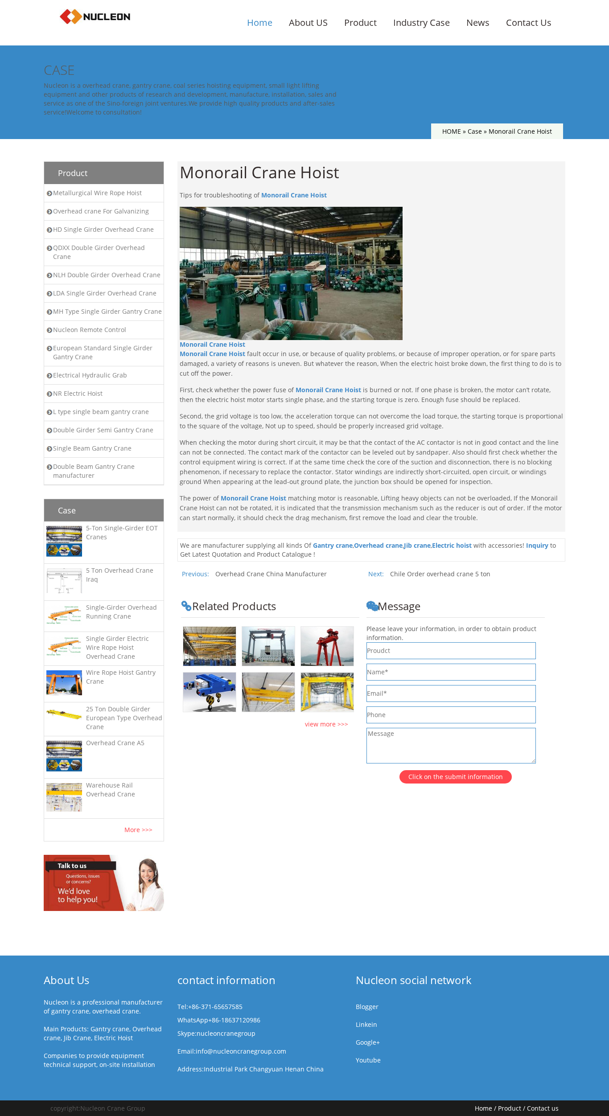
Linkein (366, 1024)
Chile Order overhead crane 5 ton (440, 574)
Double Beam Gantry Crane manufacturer (94, 471)
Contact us (543, 1108)
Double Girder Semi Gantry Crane (103, 430)
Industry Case (421, 22)
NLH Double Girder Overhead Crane (106, 275)
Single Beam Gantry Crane (92, 448)
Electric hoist (452, 545)
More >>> (138, 829)
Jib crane (417, 545)
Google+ (368, 1042)
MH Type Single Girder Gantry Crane (107, 311)
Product (360, 22)
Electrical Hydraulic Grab (90, 375)
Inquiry (537, 545)
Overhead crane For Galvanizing (101, 211)
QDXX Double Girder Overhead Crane (99, 252)
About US (308, 22)
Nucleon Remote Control (89, 329)
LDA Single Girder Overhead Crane (104, 293)
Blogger (367, 1006)
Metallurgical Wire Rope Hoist (97, 193)
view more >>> (326, 724)
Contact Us (528, 22)
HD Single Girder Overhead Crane (103, 229)
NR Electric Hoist (78, 393)
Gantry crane (333, 545)
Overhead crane (378, 545)
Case (475, 131)
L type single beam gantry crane (101, 411)
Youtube (368, 1060)
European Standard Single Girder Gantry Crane (102, 352)
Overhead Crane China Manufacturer (271, 574)
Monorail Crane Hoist (294, 195)
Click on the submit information (455, 776)
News (478, 22)
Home (259, 22)
